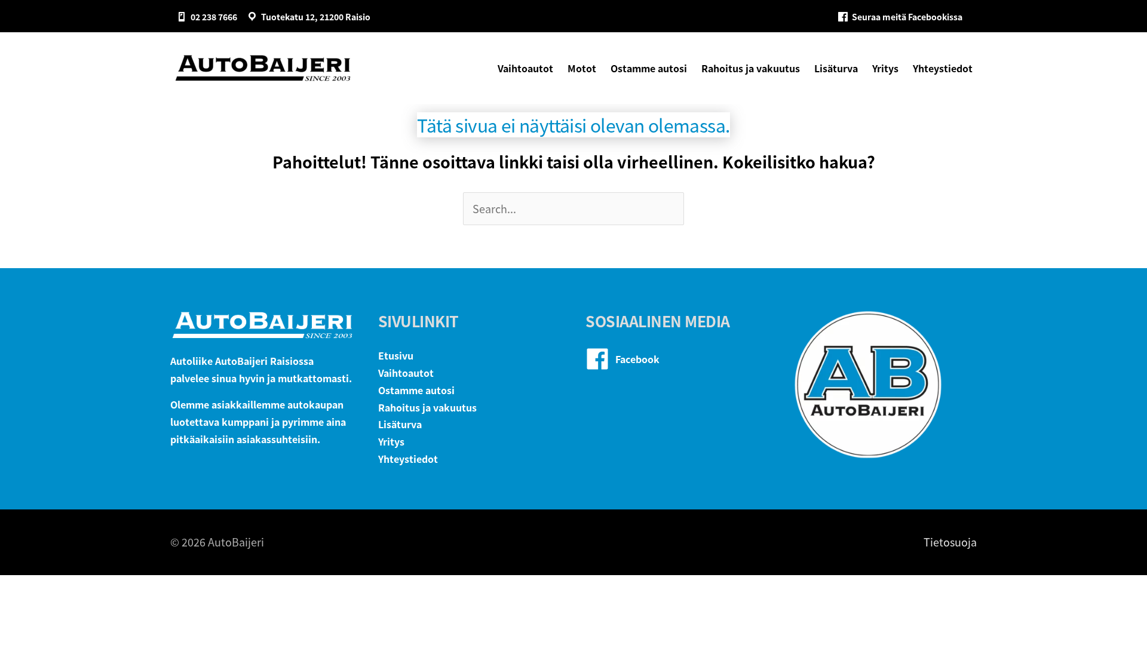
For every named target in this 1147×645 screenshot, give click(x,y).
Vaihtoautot (406, 373)
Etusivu (395, 355)
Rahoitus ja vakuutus (427, 407)
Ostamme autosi (416, 390)
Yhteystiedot (408, 459)
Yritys (391, 441)
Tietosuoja (950, 541)
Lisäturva (400, 424)
